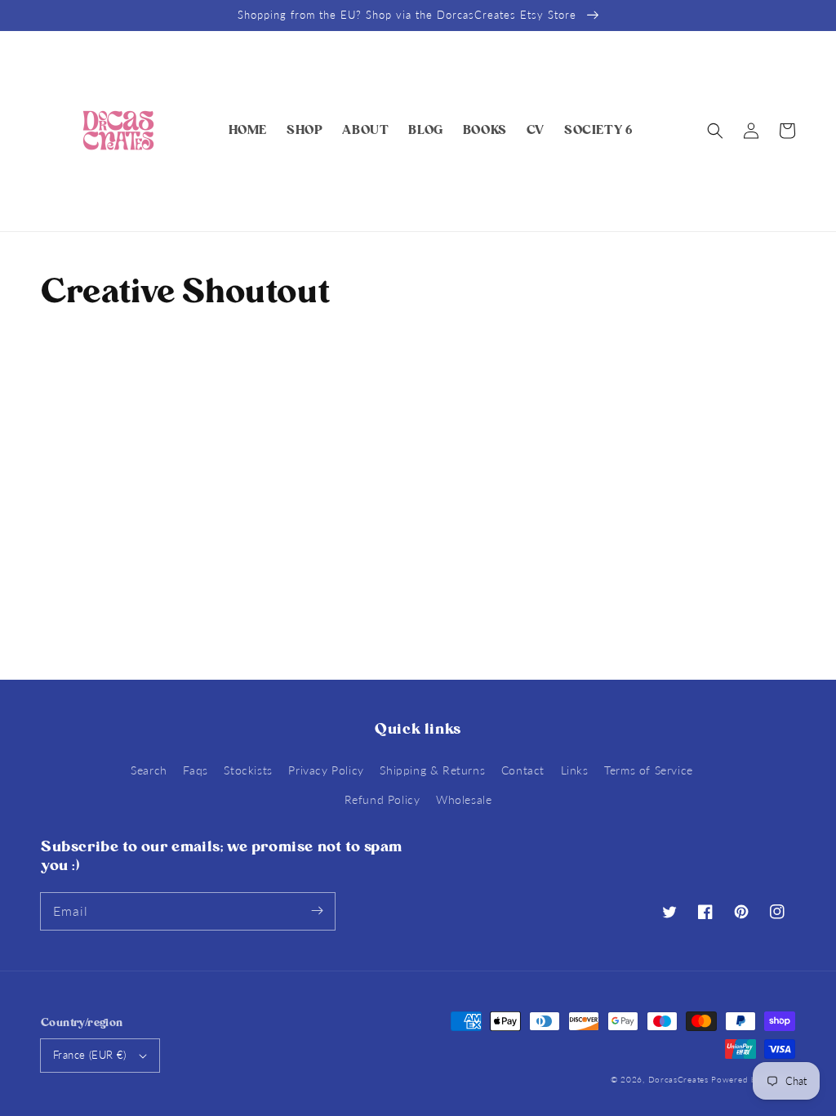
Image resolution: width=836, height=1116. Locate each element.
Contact (523, 770)
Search (149, 770)
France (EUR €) (90, 1054)
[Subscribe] (317, 911)
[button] (715, 131)
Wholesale (463, 799)
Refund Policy (382, 799)
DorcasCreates (678, 1079)
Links (575, 770)
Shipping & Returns (432, 770)
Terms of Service (648, 770)
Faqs (195, 770)
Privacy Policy (325, 770)
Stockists (248, 770)
